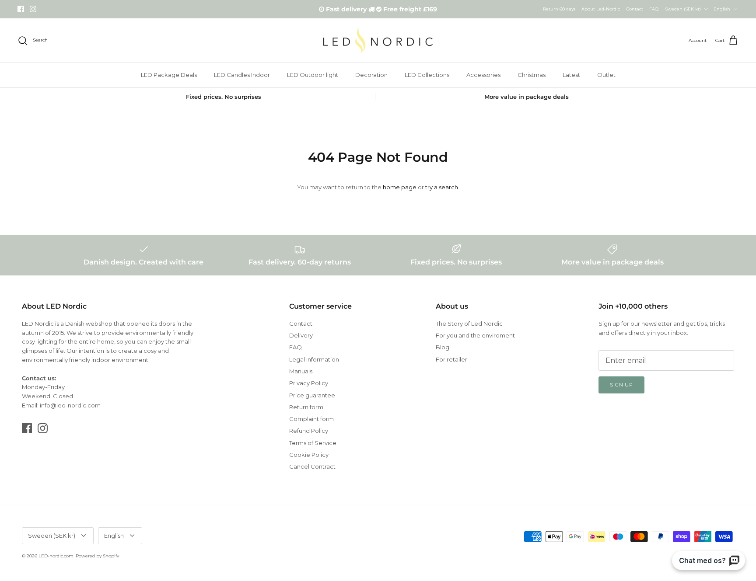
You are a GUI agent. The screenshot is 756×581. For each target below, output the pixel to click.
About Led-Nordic (600, 9)
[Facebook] (21, 9)
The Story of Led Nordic (469, 323)
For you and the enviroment (475, 335)
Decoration (371, 74)
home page (399, 187)
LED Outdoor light (312, 74)
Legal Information (314, 359)
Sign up (621, 385)
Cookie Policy (309, 454)
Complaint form (311, 418)
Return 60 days (559, 9)
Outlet (606, 74)
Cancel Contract (312, 466)
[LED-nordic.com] (378, 40)
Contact (634, 9)
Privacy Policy (308, 382)
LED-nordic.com (56, 556)
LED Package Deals (169, 74)
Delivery (301, 335)
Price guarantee (312, 395)
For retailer (451, 359)
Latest (571, 74)
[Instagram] (33, 9)
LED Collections (427, 74)
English (722, 9)
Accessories (483, 74)
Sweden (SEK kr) (683, 9)
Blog (442, 347)
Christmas (532, 74)
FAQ (653, 9)
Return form (306, 407)
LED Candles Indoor (242, 74)
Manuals (300, 371)
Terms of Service (312, 442)
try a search (441, 187)
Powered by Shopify (97, 556)
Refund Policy (308, 430)
